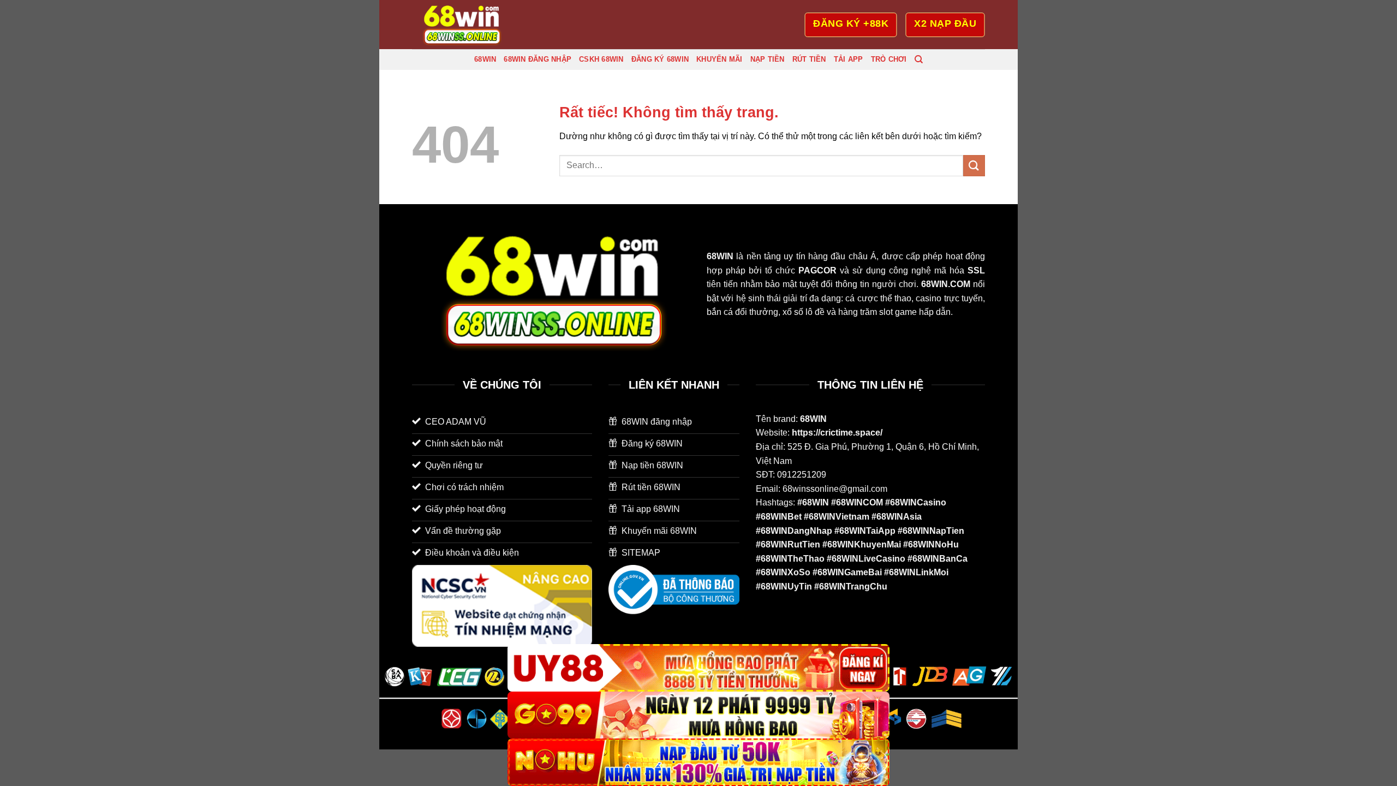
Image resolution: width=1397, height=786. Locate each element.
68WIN (485, 59)
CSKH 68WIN (601, 59)
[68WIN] (466, 24)
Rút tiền (809, 59)
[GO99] (698, 715)
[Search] (919, 59)
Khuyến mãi (719, 59)
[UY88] (698, 668)
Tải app (848, 59)
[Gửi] (974, 165)
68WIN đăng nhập (537, 59)
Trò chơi (889, 59)
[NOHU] (698, 762)
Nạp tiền (767, 59)
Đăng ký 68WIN (660, 59)
